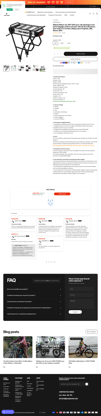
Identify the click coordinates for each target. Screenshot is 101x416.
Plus (4, 366)
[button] (53, 262)
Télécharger (30, 388)
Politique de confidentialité (19, 393)
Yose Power (55, 20)
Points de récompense (6, 391)
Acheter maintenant (75, 59)
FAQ (48, 280)
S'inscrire (5, 389)
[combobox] (94, 6)
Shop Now (69, 2)
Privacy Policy (9, 6)
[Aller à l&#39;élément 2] (14, 68)
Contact (29, 386)
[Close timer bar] (99, 2)
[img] (14, 218)
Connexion (6, 386)
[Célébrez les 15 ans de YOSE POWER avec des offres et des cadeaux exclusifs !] (50, 347)
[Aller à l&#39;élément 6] (43, 68)
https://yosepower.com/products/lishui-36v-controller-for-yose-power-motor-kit (73, 145)
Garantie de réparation (18, 397)
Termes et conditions (18, 400)
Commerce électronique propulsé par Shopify (24, 412)
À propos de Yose (6, 383)
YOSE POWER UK (40, 382)
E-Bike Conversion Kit (76, 338)
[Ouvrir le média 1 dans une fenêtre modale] (25, 41)
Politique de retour (18, 389)
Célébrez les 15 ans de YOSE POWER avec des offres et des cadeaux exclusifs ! (50, 362)
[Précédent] (33, 6)
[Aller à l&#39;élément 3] (21, 68)
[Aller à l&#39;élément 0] (6, 68)
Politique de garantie (18, 382)
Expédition (29, 390)
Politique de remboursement (19, 385)
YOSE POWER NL (40, 389)
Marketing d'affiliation (6, 395)
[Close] (24, 2)
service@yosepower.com (68, 398)
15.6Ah (61, 43)
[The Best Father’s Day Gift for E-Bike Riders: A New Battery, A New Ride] (17, 347)
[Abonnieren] (86, 384)
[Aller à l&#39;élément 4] (28, 68)
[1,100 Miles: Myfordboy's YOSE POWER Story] (83, 347)
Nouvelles (29, 383)
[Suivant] (67, 6)
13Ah (55, 43)
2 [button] (48, 262)
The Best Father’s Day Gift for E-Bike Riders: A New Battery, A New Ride (17, 362)
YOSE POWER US (40, 385)
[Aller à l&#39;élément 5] (35, 68)
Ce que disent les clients (29, 394)
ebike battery (9, 338)
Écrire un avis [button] (62, 194)
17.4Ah (68, 43)
